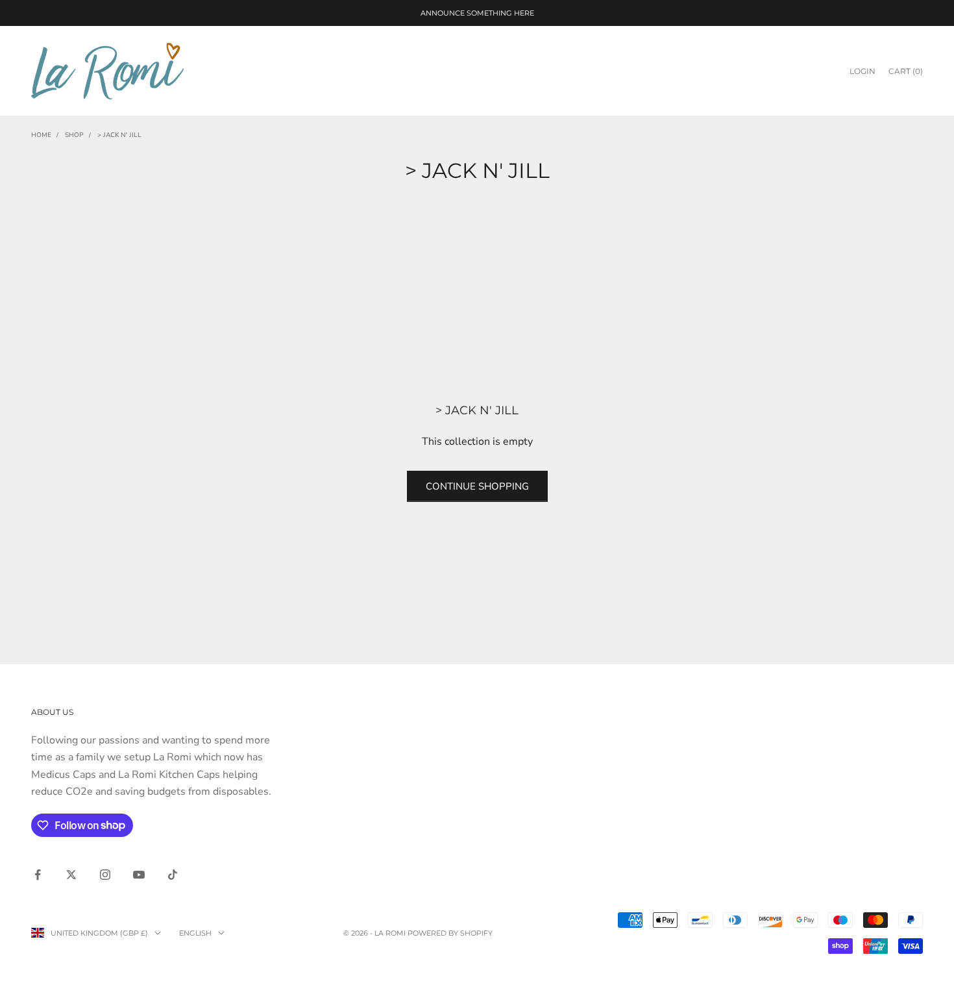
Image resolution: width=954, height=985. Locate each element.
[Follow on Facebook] (37, 874)
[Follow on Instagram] (105, 874)
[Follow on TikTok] (172, 874)
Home (41, 135)
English (195, 933)
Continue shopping (477, 486)
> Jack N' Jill (119, 135)
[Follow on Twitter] (71, 874)
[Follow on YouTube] (138, 874)
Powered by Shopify (450, 933)
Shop (74, 135)
